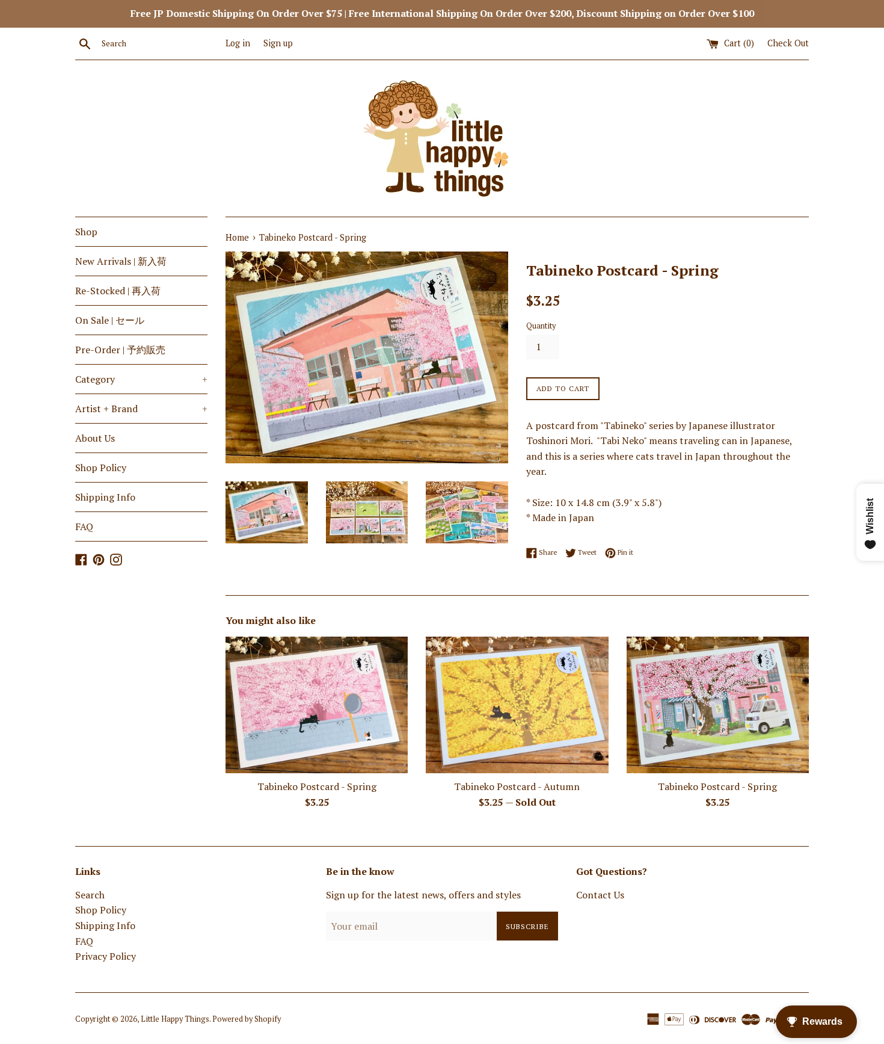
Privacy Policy (105, 956)
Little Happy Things (175, 1019)
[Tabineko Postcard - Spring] (317, 705)
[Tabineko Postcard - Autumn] (517, 705)
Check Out (788, 43)
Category (141, 379)
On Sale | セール (109, 320)
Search (90, 894)
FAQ (84, 526)
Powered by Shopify (246, 1019)
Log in (238, 43)
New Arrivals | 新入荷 (121, 261)
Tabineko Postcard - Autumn (517, 786)
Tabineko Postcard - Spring (316, 786)
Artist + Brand (141, 408)
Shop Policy (100, 467)
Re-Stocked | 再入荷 (118, 290)
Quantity (541, 326)
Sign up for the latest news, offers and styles (423, 894)
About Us (95, 438)
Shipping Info (105, 497)
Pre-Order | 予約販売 (120, 349)
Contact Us (600, 894)
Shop (86, 231)
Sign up (278, 43)
